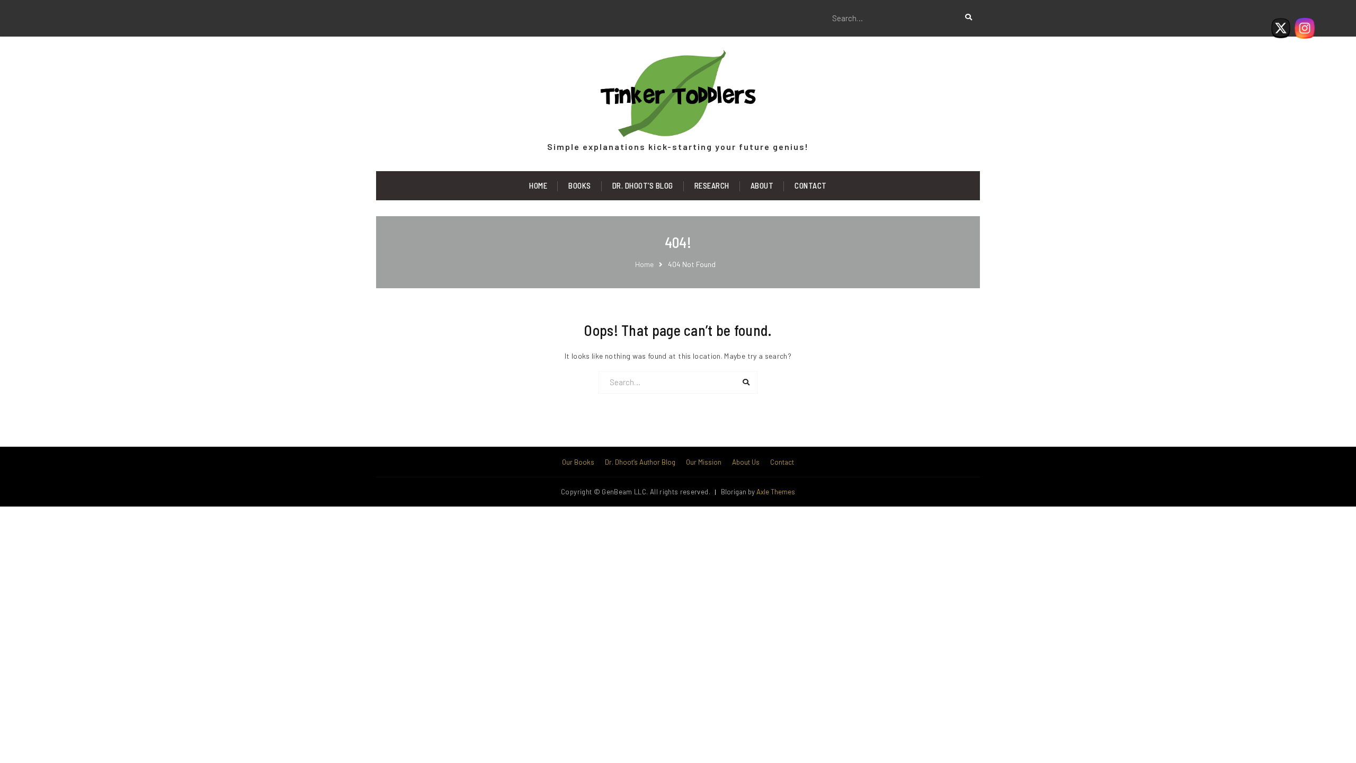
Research (711, 185)
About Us (746, 462)
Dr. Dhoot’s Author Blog (640, 462)
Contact (811, 185)
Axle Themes (775, 491)
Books (579, 185)
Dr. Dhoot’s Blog (642, 185)
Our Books (578, 462)
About (762, 185)
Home (538, 185)
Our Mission (703, 462)
